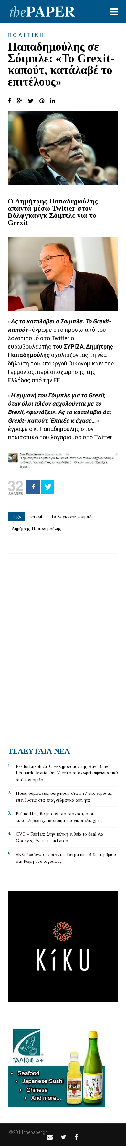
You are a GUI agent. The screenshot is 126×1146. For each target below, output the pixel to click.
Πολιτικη (26, 35)
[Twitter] (47, 487)
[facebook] (76, 1137)
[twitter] (63, 1137)
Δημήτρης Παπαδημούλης (36, 529)
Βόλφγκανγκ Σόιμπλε (72, 516)
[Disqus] (63, 648)
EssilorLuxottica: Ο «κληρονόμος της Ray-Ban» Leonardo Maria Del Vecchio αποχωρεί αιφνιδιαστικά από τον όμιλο (67, 773)
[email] (50, 1137)
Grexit (36, 516)
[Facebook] (33, 487)
